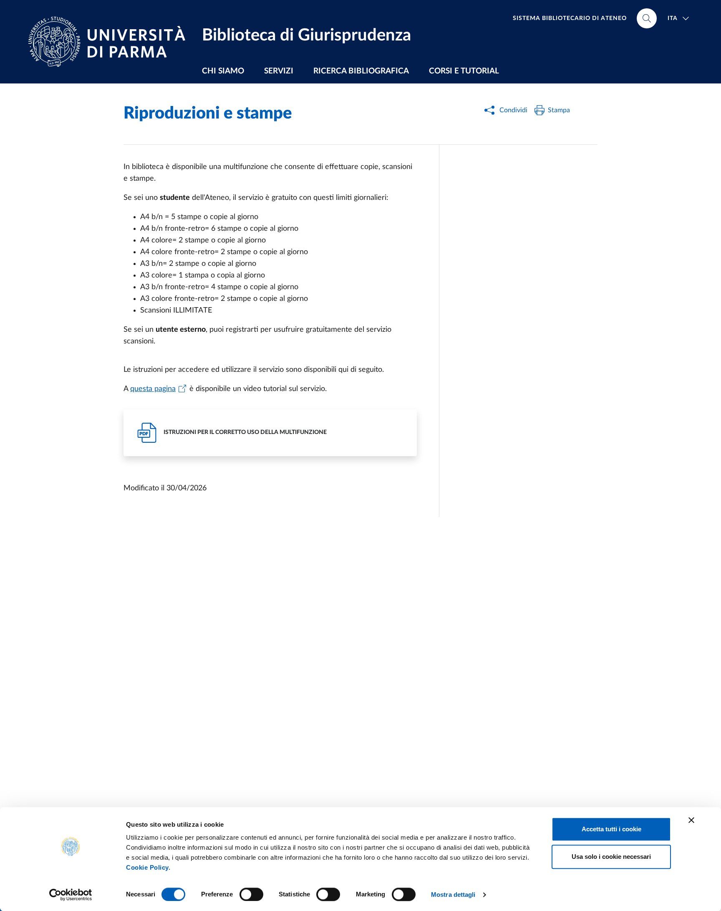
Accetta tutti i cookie (611, 829)
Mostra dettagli (453, 894)
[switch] (251, 894)
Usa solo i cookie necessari (611, 856)
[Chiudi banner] (691, 820)
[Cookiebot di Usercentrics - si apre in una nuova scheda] (70, 894)
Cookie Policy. (148, 867)
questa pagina (153, 389)
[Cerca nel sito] (647, 18)
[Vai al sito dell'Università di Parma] (110, 42)
